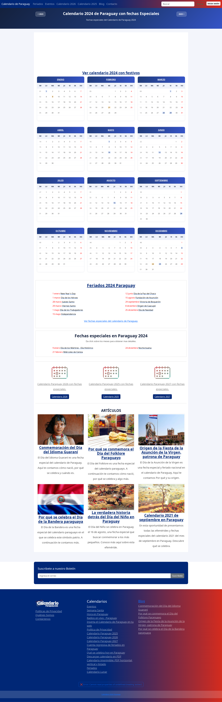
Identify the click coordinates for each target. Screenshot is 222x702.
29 (171, 113)
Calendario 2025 (87, 4)
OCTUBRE (61, 231)
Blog (101, 4)
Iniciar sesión (213, 3)
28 (164, 113)
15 (109, 152)
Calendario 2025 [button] (111, 396)
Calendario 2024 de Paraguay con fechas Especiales (111, 13)
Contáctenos (42, 619)
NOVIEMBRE (111, 231)
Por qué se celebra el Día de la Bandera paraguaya (60, 519)
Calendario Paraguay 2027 (102, 641)
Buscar (200, 4)
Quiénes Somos (44, 615)
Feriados (38, 4)
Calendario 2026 (66, 4)
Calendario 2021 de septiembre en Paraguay (161, 517)
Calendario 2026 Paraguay (111, 694)
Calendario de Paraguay (16, 4)
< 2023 (40, 14)
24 (153, 264)
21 (109, 107)
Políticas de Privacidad (48, 611)
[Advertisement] (111, 51)
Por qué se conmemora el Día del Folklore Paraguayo (111, 453)
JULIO (61, 180)
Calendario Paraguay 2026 (102, 637)
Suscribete (177, 575)
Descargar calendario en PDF (104, 656)
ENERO (60, 79)
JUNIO (161, 130)
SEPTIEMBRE (161, 180)
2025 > (181, 14)
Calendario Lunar (97, 672)
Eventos (49, 4)
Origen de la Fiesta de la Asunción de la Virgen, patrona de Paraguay (161, 452)
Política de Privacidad (99, 629)
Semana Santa (95, 610)
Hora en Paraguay (97, 614)
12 (159, 152)
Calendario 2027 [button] (162, 396)
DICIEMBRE (161, 231)
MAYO (111, 130)
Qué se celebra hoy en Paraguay (106, 652)
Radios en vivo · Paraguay (102, 618)
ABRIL (60, 130)
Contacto (111, 4)
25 (160, 264)
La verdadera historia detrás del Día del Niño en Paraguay (111, 516)
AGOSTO (111, 180)
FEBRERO (111, 79)
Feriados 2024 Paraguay (111, 285)
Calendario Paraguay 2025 (102, 633)
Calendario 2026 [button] (59, 396)
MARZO (161, 79)
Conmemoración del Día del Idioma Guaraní (60, 449)
